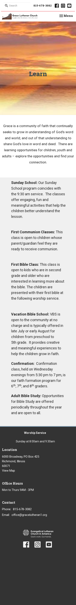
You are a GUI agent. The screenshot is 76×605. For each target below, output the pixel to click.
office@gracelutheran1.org (29, 515)
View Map (8, 470)
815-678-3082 (42, 5)
